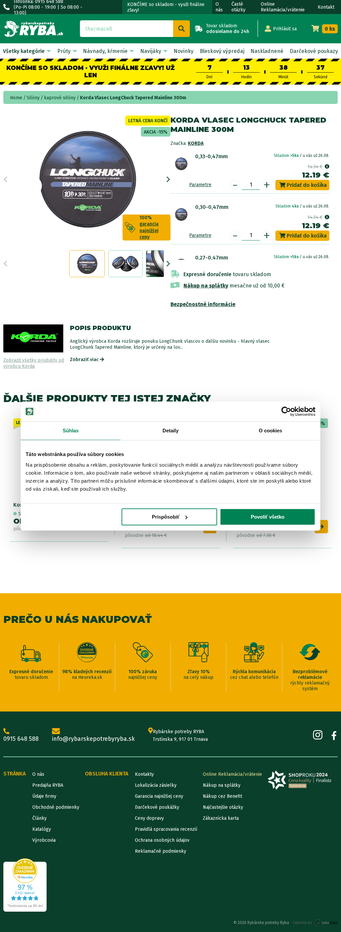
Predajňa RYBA (47, 785)
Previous (5, 179)
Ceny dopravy (149, 818)
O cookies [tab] (270, 430)
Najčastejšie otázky (223, 807)
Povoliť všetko (267, 517)
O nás (219, 7)
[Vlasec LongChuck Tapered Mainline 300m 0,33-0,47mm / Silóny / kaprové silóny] (181, 164)
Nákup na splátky (205, 285)
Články (39, 818)
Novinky (183, 51)
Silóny (33, 98)
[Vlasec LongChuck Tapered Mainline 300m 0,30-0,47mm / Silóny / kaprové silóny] (181, 214)
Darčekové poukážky (157, 807)
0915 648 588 (21, 738)
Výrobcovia (44, 840)
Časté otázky (238, 7)
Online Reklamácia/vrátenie (283, 7)
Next (168, 179)
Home (16, 98)
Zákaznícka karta (221, 818)
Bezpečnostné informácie (202, 304)
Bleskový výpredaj (222, 51)
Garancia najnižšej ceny (159, 796)
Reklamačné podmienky (160, 851)
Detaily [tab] (171, 430)
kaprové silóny (60, 98)
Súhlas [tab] (71, 430)
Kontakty (144, 774)
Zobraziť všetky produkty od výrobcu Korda (33, 363)
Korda (195, 143)
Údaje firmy (44, 796)
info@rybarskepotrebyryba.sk (93, 738)
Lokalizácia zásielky (155, 785)
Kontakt (326, 7)
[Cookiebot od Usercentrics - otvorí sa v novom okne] (286, 411)
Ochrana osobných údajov (162, 840)
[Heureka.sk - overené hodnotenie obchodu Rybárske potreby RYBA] (25, 885)
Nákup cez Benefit (222, 796)
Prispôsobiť (165, 517)
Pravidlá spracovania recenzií (166, 829)
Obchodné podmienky (55, 807)
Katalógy (41, 829)
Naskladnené (266, 51)
